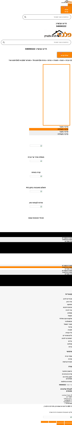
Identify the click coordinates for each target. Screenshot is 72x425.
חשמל (70, 316)
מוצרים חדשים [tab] (67, 234)
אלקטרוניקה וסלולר (65, 318)
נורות (50, 60)
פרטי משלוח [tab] (63, 129)
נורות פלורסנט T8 (39, 60)
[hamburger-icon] (70, 4)
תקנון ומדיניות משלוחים (67, 378)
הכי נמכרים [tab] (68, 236)
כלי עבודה (69, 332)
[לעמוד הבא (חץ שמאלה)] (60, 424)
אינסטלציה (68, 321)
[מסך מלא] (52, 422)
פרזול (70, 327)
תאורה (55, 60)
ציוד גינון (69, 301)
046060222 (62, 385)
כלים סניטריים (67, 335)
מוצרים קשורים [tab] (67, 233)
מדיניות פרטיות (67, 374)
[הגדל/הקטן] (44, 422)
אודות (70, 359)
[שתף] (60, 422)
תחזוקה (69, 304)
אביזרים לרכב (67, 299)
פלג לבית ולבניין (49, 406)
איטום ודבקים (67, 307)
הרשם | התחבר (67, 371)
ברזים (70, 341)
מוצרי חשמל (68, 324)
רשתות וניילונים (67, 338)
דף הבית (69, 60)
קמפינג (69, 313)
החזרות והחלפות (66, 381)
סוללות (69, 344)
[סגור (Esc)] (68, 422)
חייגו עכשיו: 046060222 (36, 49)
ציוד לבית (69, 310)
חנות (62, 60)
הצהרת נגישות (67, 362)
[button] (36, 38)
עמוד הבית (68, 356)
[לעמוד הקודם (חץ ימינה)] (68, 424)
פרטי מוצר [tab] (63, 127)
